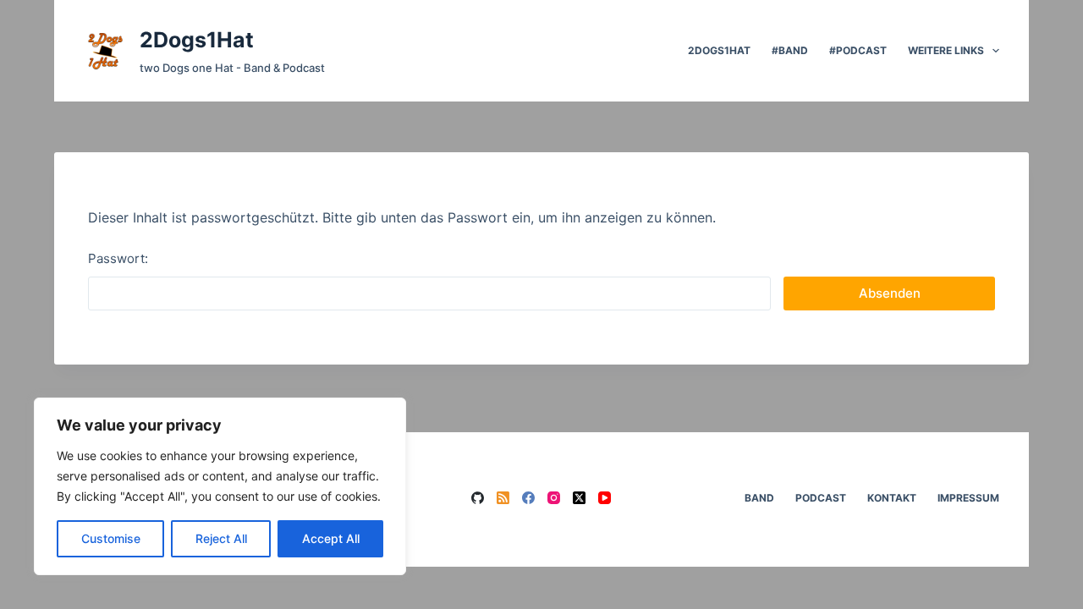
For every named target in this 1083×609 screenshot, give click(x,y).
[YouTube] (604, 497)
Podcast (820, 497)
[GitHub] (477, 497)
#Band (790, 50)
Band (759, 497)
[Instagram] (553, 497)
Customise (110, 538)
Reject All (221, 538)
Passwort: (118, 258)
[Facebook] (528, 497)
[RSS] (503, 497)
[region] (220, 486)
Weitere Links (946, 50)
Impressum (968, 497)
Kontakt (891, 497)
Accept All (331, 538)
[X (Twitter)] (579, 497)
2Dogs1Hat (197, 39)
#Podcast (858, 50)
